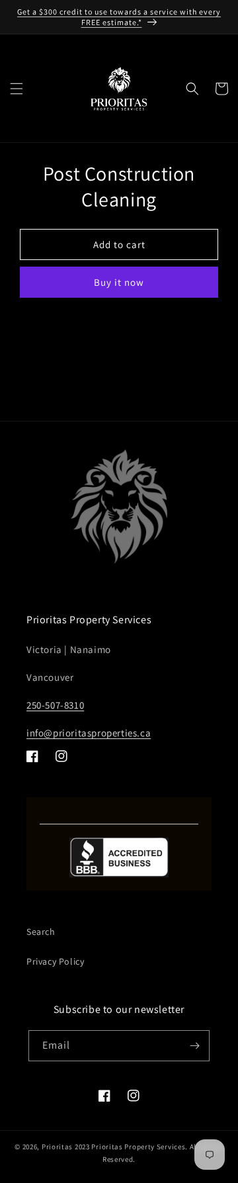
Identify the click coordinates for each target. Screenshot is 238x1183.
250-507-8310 (55, 705)
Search (41, 932)
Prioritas (57, 1146)
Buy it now (119, 282)
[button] (16, 88)
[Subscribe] (194, 1045)
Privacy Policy (55, 961)
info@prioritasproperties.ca (88, 732)
